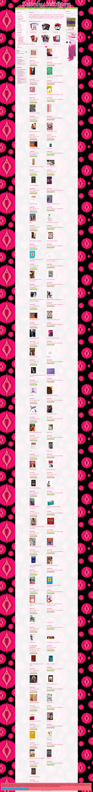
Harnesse (19, 27)
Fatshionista (32, 642)
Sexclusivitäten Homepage (20, 61)
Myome (31, 585)
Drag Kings (49, 450)
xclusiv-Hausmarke (21, 20)
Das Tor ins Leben (51, 526)
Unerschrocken (50, 622)
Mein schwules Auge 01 (35, 684)
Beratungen (19, 47)
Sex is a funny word (51, 546)
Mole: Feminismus (51, 166)
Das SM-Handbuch (34, 185)
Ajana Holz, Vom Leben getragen (37, 758)
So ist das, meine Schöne (35, 721)
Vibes (18, 22)
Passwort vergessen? (71, 35)
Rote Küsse (49, 739)
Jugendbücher (21, 37)
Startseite (17, 9)
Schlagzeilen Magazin (35, 148)
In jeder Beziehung (51, 469)
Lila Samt (32, 395)
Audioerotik (20, 38)
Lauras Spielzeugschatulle (36, 240)
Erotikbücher (21, 39)
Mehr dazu (25, 788)
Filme (18, 45)
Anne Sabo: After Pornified (53, 338)
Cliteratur (24, 9)
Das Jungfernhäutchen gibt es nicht (55, 94)
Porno (48, 113)
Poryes (18, 62)
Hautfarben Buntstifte (34, 702)
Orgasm (48, 356)
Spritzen (49, 758)
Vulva (31, 450)
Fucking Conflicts (51, 375)
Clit (47, 185)
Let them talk (50, 702)
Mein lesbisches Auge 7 (35, 776)
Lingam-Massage (33, 203)
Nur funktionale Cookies (7, 788)
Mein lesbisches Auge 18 (52, 565)
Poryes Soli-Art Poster (52, 131)
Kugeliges (19, 25)
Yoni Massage (33, 469)
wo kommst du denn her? (35, 546)
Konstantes (19, 14)
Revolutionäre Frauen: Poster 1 (54, 642)
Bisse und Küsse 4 (51, 663)
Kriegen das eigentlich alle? (53, 319)
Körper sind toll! (33, 57)
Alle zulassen (18, 788)
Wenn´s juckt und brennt (52, 395)
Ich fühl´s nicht (50, 488)
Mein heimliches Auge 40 (35, 432)
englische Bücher (22, 42)
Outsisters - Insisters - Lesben (53, 203)
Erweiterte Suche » (20, 53)
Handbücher (20, 40)
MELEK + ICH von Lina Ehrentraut (54, 299)
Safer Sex (19, 34)
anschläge (49, 721)
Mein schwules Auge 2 (52, 413)
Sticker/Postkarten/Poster (22, 44)
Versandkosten (33, 63)
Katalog (21, 9)
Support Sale (20, 16)
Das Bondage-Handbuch (35, 488)
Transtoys (19, 59)
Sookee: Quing (33, 413)
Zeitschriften (20, 41)
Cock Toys (19, 30)
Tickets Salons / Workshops (20, 19)
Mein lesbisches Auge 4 (52, 240)
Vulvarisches (20, 29)
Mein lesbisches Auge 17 (52, 222)
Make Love (49, 432)
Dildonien (19, 24)
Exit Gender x (50, 148)
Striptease (32, 75)
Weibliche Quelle (21, 64)
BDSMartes (19, 32)
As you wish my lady (34, 338)
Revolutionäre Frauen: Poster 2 (37, 166)
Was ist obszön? (33, 94)
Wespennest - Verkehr (35, 113)
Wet (30, 739)
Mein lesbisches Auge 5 (35, 131)
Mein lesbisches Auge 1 (52, 684)
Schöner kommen (51, 279)
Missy (31, 222)
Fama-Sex (32, 623)
